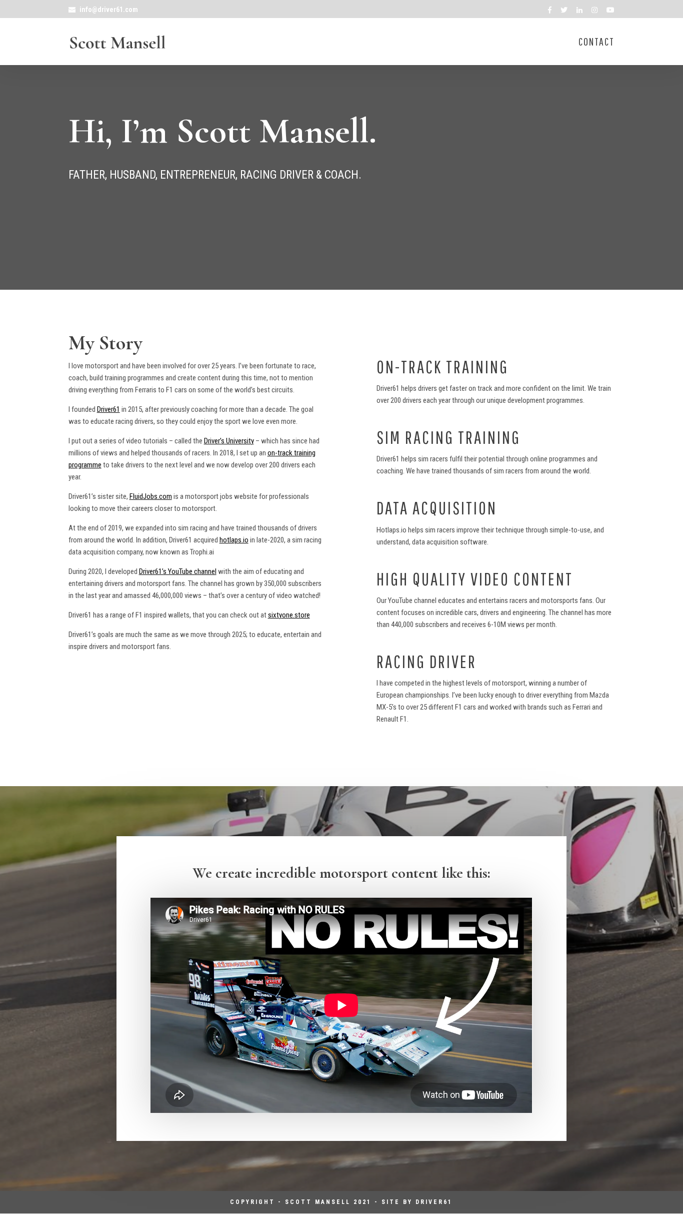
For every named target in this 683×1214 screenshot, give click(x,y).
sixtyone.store (289, 615)
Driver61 (108, 409)
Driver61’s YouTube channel (177, 571)
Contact (596, 43)
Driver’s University (229, 440)
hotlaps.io (234, 539)
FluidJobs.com (151, 496)
